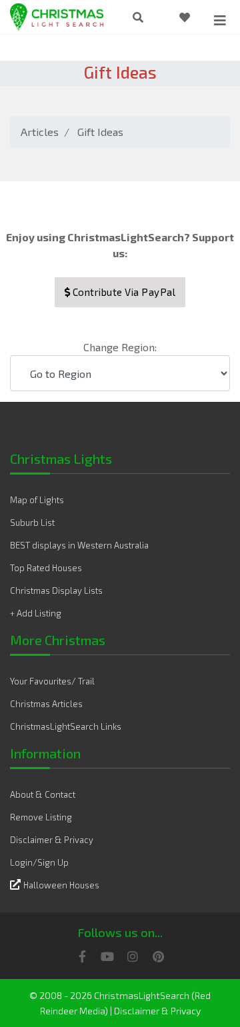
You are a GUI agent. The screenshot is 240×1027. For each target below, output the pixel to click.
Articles (40, 131)
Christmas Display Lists (56, 590)
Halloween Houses (61, 885)
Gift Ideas (100, 131)
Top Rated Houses (46, 567)
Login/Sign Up (39, 862)
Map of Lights (37, 500)
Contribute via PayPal (122, 292)
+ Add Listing (35, 613)
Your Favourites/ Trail (52, 681)
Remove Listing (41, 817)
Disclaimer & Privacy (51, 839)
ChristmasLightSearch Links (65, 726)
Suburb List (32, 522)
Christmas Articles (46, 703)
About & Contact (42, 794)
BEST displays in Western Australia (79, 545)
